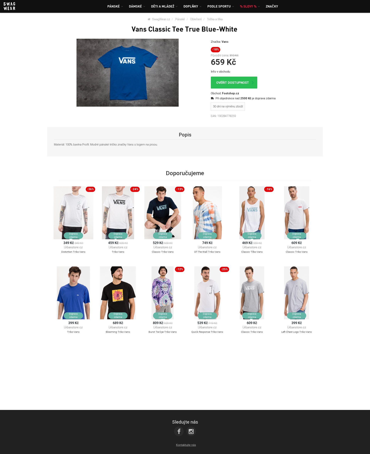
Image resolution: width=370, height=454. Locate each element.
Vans (225, 41)
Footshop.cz (230, 93)
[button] (115, 6)
